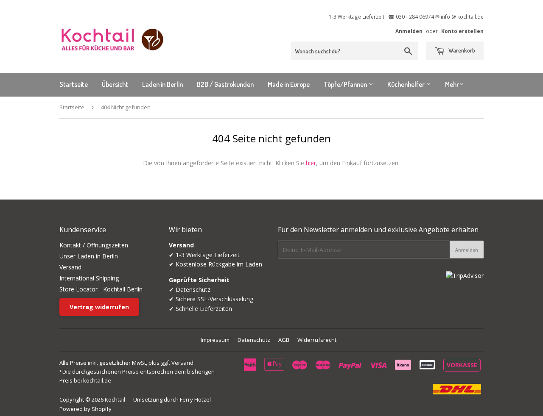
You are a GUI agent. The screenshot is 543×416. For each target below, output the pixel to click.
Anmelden (409, 31)
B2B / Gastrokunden (225, 84)
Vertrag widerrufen (99, 307)
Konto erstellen (462, 31)
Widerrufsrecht (316, 340)
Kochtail (115, 399)
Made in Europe (289, 84)
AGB (283, 340)
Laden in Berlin (162, 84)
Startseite (73, 84)
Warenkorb (461, 50)
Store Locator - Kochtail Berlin (101, 289)
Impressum (215, 340)
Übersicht (115, 84)
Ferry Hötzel (195, 399)
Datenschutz (254, 340)
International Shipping (89, 278)
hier (311, 163)
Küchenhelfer (406, 84)
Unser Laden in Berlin (88, 256)
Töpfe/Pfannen (346, 84)
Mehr (452, 84)
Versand (70, 267)
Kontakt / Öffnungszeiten (93, 245)
